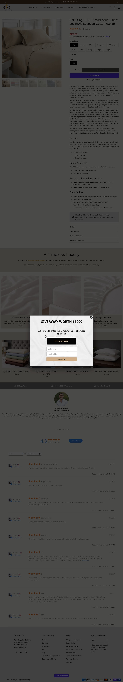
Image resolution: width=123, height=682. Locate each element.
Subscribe (61, 359)
